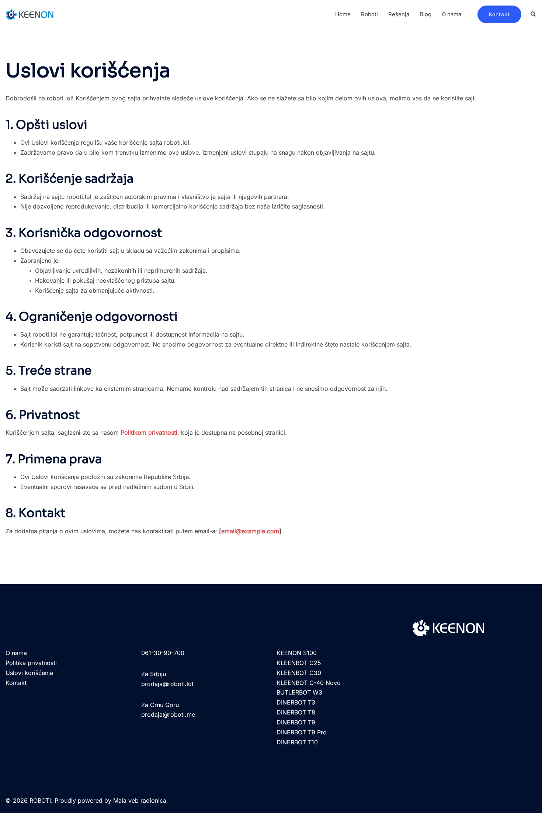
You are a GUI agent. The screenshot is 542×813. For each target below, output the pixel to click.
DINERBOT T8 (296, 712)
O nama (451, 14)
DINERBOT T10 (297, 742)
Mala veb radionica (139, 800)
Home (343, 14)
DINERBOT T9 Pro (302, 732)
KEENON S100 (297, 653)
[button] (533, 14)
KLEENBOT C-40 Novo (309, 682)
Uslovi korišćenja (29, 672)
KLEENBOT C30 (299, 672)
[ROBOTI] (29, 13)
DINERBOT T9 (296, 722)
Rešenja (398, 14)
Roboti (369, 14)
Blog (425, 14)
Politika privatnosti (31, 662)
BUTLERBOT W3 (299, 692)
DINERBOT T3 (296, 702)
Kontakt (499, 14)
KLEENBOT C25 (299, 662)
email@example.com (250, 531)
